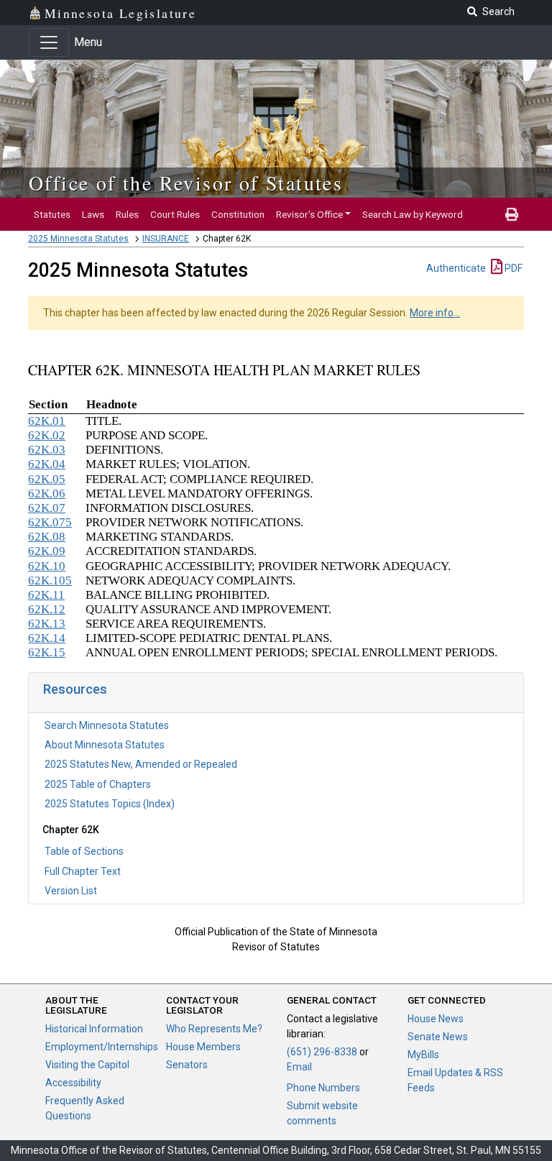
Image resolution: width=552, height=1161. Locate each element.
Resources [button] (75, 689)
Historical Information (94, 1028)
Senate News (438, 1036)
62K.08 (46, 536)
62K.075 (50, 522)
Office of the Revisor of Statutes (186, 182)
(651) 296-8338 (322, 1051)
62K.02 (46, 435)
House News (436, 1018)
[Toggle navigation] (49, 42)
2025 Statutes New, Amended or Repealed (141, 764)
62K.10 (46, 566)
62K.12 (46, 609)
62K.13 (46, 623)
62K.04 (46, 464)
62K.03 (46, 449)
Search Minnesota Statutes (107, 725)
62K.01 (46, 421)
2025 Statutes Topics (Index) (110, 803)
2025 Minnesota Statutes (78, 239)
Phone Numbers (323, 1087)
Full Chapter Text (83, 871)
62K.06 (46, 493)
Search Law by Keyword (412, 214)
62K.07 (46, 508)
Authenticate (456, 268)
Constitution (237, 214)
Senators (187, 1064)
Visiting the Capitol (87, 1064)
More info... (435, 312)
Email (299, 1067)
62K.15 (46, 652)
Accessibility (73, 1082)
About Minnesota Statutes (105, 745)
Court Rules (175, 214)
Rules (127, 214)
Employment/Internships (101, 1046)
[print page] (512, 214)
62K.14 (46, 638)
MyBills (423, 1054)
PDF (512, 268)
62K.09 (46, 551)
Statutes (52, 214)
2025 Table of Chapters (98, 784)
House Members (203, 1046)
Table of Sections (84, 851)
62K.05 (46, 479)
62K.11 (46, 595)
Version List (71, 890)
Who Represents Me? (214, 1028)
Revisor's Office (309, 214)
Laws (93, 214)
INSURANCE (165, 239)
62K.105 (50, 580)
